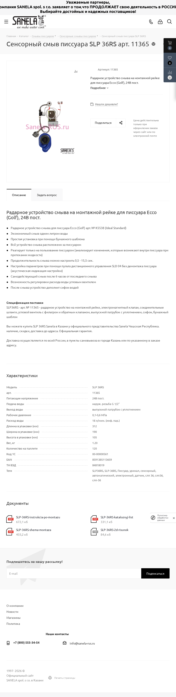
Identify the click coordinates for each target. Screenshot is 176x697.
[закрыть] (174, 517)
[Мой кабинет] (160, 22)
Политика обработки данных (162, 517)
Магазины (13, 617)
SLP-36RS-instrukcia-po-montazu (38, 517)
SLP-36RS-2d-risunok (114, 530)
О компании (14, 605)
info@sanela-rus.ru (82, 643)
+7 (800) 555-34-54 (26, 642)
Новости (12, 611)
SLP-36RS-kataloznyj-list (117, 517)
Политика (13, 623)
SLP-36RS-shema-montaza (33, 530)
